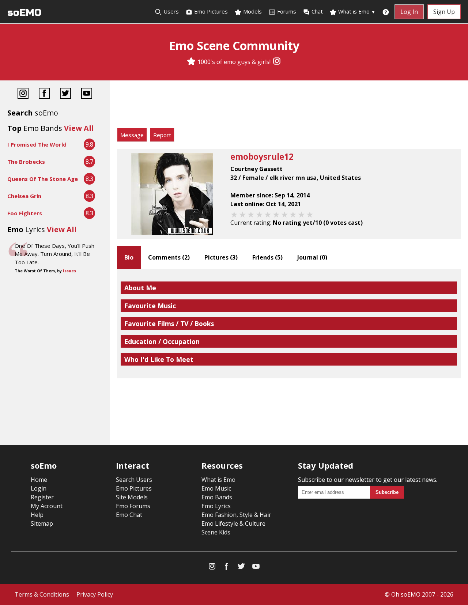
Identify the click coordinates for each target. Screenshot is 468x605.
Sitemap (42, 523)
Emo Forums (133, 506)
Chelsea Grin (24, 196)
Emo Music (216, 488)
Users (170, 11)
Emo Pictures (210, 11)
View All (79, 128)
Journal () (312, 257)
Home (39, 480)
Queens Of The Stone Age (42, 178)
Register (42, 497)
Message (132, 135)
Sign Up (444, 12)
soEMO (24, 12)
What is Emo (356, 11)
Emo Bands (216, 497)
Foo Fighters (24, 213)
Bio (128, 257)
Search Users (134, 480)
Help (37, 515)
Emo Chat (129, 515)
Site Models (132, 497)
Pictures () (221, 257)
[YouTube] (86, 94)
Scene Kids (215, 532)
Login (38, 488)
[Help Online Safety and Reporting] (385, 11)
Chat (317, 11)
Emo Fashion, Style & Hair (236, 515)
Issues (69, 270)
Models (252, 11)
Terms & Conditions (42, 594)
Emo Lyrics (216, 506)
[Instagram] (277, 62)
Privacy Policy (94, 594)
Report (162, 135)
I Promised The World (37, 144)
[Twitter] (65, 94)
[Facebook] (44, 94)
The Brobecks (26, 161)
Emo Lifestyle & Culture (233, 523)
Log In (409, 12)
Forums (286, 11)
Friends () (267, 257)
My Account (47, 506)
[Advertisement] (289, 106)
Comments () (169, 257)
